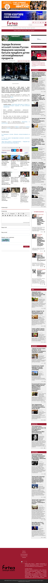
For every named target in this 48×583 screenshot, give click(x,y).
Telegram (17, 127)
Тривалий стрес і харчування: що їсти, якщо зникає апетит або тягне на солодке (38, 294)
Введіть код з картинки (8, 237)
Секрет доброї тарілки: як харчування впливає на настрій (38, 330)
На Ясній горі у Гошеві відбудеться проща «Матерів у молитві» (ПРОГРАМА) (38, 367)
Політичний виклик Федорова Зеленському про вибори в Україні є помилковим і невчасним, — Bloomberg (39, 457)
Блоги (23, 30)
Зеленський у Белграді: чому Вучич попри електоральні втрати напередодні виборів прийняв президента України (38, 480)
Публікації (19, 30)
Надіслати (26, 246)
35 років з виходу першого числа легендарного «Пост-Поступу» (41, 273)
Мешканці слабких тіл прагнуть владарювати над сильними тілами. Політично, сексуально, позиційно (41, 241)
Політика (32, 30)
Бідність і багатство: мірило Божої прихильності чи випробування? (41, 257)
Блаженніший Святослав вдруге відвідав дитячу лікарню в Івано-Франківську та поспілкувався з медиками (38, 387)
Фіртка (11, 97)
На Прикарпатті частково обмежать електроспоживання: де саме (16, 135)
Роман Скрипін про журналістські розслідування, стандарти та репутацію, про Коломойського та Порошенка (38, 63)
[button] (3, 214)
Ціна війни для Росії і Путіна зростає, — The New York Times (38, 524)
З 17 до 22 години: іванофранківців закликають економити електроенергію (16, 138)
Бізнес (26, 30)
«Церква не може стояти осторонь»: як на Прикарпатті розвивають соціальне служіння (39, 350)
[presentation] (3, 213)
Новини (15, 30)
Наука (19, 28)
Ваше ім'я (4, 227)
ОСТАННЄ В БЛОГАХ (39, 211)
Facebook (27, 127)
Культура (24, 28)
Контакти (24, 552)
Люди (14, 28)
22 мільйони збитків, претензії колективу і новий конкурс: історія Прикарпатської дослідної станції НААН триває (38, 142)
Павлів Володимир (41, 269)
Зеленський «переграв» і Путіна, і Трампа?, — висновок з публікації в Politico (38, 501)
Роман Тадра (40, 253)
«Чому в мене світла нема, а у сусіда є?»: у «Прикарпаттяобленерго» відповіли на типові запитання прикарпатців (16, 106)
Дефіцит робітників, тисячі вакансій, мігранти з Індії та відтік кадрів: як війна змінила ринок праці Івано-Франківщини (39, 190)
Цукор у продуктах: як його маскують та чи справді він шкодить (38, 312)
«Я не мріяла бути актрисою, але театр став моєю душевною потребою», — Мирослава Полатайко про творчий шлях (39, 430)
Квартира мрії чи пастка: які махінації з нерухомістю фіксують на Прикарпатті (38, 120)
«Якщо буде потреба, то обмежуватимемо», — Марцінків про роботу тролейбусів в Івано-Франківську (16, 142)
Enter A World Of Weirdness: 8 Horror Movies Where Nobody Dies (15, 180)
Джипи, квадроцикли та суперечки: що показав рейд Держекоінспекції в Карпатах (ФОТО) (39, 74)
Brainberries (6, 166)
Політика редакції (24, 554)
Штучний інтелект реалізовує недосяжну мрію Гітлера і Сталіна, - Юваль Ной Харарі (41, 221)
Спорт (29, 30)
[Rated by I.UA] (24, 562)
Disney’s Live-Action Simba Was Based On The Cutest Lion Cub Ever (24, 163)
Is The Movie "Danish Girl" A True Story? (15, 195)
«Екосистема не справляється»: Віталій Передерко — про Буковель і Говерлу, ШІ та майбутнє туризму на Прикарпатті (38, 97)
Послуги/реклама (24, 555)
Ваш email (4, 232)
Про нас (24, 551)
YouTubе (8, 128)
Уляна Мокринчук (11, 60)
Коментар (4, 211)
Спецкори (24, 557)
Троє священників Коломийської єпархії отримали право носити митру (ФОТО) (38, 406)
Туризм (28, 28)
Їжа (17, 28)
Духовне (33, 28)
